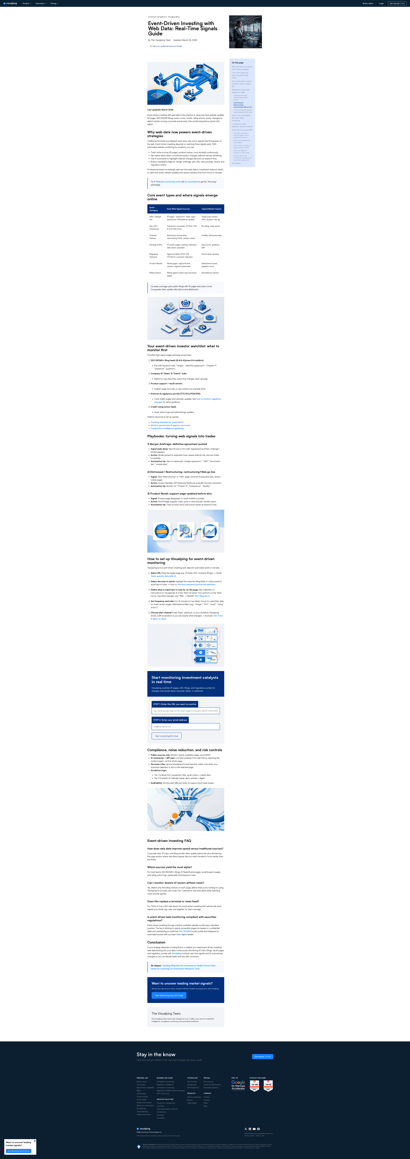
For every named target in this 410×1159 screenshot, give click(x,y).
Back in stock (142, 1082)
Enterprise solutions (211, 1087)
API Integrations (193, 1087)
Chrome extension (194, 1097)
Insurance (160, 1115)
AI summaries (191, 181)
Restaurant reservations (145, 1105)
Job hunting (141, 1093)
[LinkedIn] (250, 1129)
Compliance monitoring (165, 1087)
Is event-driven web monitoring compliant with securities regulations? (243, 158)
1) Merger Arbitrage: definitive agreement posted (241, 98)
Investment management (157, 17)
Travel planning (142, 1111)
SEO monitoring (163, 1093)
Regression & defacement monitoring (171, 1090)
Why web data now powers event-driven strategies (242, 68)
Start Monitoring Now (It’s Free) (169, 995)
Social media (141, 1099)
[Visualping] (10, 3)
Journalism (161, 1118)
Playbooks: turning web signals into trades (240, 91)
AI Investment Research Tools (185, 968)
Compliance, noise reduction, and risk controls (242, 125)
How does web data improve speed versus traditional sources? (241, 135)
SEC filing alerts (202, 596)
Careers (206, 1100)
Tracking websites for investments (167, 422)
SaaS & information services (167, 1109)
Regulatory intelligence (165, 1084)
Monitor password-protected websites (196, 584)
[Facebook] (258, 1129)
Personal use (208, 1082)
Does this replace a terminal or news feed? (241, 152)
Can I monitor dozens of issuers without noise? (242, 146)
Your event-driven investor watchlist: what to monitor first (242, 83)
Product (26, 3)
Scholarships (141, 1108)
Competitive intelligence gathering (167, 428)
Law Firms (160, 1106)
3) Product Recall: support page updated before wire (243, 111)
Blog (205, 1106)
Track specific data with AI (163, 576)
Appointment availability (145, 1087)
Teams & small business (212, 1084)
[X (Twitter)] (246, 1129)
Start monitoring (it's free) (166, 736)
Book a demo (368, 3)
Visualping (177, 953)
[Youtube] (254, 1129)
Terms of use (260, 1135)
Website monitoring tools (168, 181)
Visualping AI (192, 1084)
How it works (192, 1082)
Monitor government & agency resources (170, 425)
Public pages (192, 1103)
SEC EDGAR (185, 931)
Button (189, 1100)
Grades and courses (144, 1102)
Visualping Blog (173, 17)
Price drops (141, 1084)
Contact (207, 1097)
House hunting (142, 1096)
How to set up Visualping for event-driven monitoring (241, 118)
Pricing (53, 3)
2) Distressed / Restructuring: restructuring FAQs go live (243, 105)
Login (381, 3)
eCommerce (161, 1112)
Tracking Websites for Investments (179, 965)
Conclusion (236, 163)
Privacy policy (249, 1135)
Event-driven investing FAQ (242, 130)
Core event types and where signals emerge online (240, 75)
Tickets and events (144, 1114)
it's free (397, 3)
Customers (40, 3)
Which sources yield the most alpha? (242, 141)
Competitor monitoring (165, 1082)
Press (206, 1103)
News (139, 1090)
